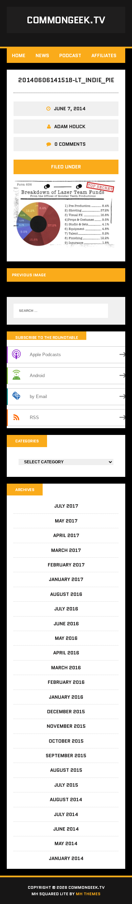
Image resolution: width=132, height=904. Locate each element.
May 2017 (66, 520)
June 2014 (66, 829)
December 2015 (66, 711)
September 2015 (66, 755)
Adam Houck (69, 126)
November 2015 (66, 726)
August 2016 (66, 594)
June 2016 (66, 623)
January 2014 (66, 858)
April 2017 (66, 535)
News (42, 55)
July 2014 (66, 814)
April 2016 (66, 652)
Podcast (70, 55)
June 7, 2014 (70, 108)
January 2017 (66, 579)
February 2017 (66, 564)
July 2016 (66, 608)
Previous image (29, 275)
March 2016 (66, 667)
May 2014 (66, 843)
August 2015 (66, 770)
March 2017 (66, 550)
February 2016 (66, 682)
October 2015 (66, 741)
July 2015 (66, 785)
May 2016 (66, 638)
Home (18, 55)
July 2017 (66, 506)
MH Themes (88, 894)
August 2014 (66, 799)
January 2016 (66, 697)
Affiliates (103, 55)
